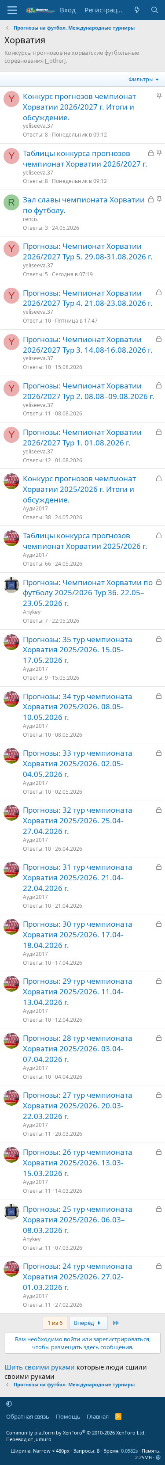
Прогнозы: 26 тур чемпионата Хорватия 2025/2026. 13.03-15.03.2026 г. (77, 1162)
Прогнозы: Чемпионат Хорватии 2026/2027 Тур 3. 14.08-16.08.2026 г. (88, 344)
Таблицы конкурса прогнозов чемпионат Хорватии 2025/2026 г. (85, 540)
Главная (98, 1416)
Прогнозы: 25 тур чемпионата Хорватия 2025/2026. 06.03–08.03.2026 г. (77, 1219)
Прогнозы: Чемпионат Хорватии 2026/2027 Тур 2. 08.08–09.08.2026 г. (88, 391)
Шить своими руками (39, 1366)
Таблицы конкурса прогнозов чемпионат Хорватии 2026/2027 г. (85, 158)
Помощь (68, 1416)
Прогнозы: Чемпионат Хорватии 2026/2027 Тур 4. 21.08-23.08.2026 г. (88, 298)
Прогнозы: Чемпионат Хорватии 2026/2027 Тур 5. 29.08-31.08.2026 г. (88, 251)
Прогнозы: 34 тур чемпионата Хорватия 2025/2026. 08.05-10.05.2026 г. (77, 707)
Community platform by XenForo (76, 1432)
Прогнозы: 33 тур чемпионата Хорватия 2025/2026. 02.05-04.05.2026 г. (77, 763)
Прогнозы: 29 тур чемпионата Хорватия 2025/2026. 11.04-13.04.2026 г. (77, 991)
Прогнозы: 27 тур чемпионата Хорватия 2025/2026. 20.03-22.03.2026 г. (77, 1105)
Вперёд (84, 1323)
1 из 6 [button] (55, 1323)
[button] (9, 1403)
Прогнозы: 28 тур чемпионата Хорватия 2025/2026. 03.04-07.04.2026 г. (77, 1048)
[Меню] (12, 10)
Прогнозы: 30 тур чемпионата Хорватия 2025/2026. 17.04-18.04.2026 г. (77, 934)
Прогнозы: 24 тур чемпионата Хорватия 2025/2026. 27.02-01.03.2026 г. (77, 1276)
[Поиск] (154, 10)
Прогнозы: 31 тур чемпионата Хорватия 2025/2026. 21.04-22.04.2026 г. (77, 877)
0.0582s (129, 1450)
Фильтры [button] (141, 79)
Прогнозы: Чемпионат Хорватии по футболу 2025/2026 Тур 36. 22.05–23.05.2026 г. (88, 593)
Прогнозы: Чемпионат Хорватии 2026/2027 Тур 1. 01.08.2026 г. (82, 437)
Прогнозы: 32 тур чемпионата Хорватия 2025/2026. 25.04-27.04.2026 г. (77, 820)
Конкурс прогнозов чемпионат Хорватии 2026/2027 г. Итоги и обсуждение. (79, 106)
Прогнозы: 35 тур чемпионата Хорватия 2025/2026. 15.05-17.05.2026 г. (77, 650)
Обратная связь (27, 1416)
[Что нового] (137, 10)
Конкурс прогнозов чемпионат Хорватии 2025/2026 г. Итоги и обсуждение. (79, 489)
